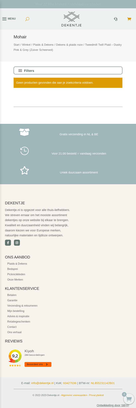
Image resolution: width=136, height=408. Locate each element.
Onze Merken (15, 279)
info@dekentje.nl (42, 383)
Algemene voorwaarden (74, 395)
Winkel (26, 44)
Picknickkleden (16, 274)
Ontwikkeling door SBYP (113, 405)
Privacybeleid (96, 395)
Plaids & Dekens (43, 44)
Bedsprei (12, 269)
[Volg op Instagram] (17, 243)
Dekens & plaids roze (69, 44)
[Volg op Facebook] (8, 243)
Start (17, 44)
